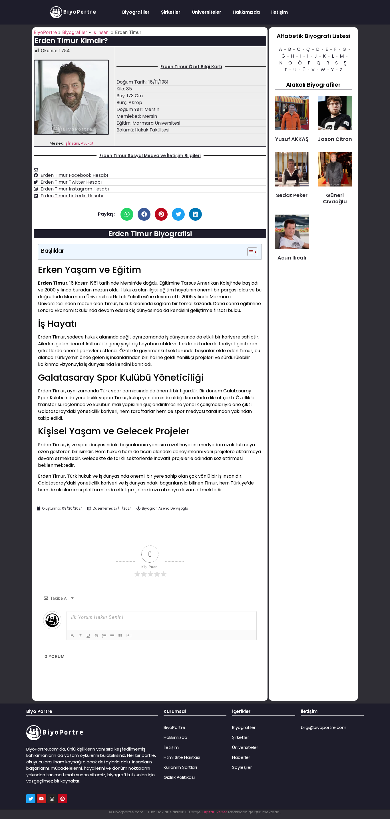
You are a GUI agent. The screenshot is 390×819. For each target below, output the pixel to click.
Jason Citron (335, 139)
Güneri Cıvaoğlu (335, 198)
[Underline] (88, 635)
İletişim (279, 12)
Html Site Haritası (182, 757)
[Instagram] (52, 798)
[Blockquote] (120, 635)
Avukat (87, 143)
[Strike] (96, 635)
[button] (126, 214)
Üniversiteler (206, 12)
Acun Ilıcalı (292, 257)
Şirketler (170, 12)
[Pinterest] (62, 798)
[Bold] (72, 635)
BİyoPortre (45, 32)
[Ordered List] (104, 635)
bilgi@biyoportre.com (323, 727)
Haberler (241, 757)
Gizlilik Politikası (179, 777)
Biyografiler (136, 12)
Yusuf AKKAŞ (292, 139)
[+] (129, 635)
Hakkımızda (246, 12)
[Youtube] (41, 798)
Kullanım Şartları (180, 767)
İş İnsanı (101, 32)
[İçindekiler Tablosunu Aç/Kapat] (249, 252)
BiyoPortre (174, 727)
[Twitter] (30, 798)
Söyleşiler (242, 767)
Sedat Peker (291, 195)
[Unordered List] (112, 635)
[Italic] (80, 635)
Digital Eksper (214, 812)
